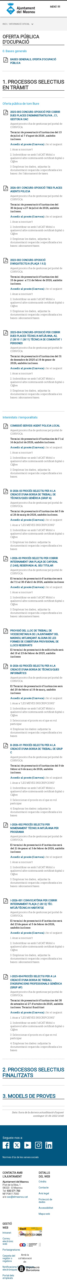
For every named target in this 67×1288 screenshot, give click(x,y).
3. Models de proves (29, 1096)
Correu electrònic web (8, 1241)
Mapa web (44, 1214)
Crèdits (42, 1181)
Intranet (7, 1233)
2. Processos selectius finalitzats (33, 1072)
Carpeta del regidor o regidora (9, 1258)
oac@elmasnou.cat (17, 1196)
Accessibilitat (46, 1208)
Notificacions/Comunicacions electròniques (10, 1268)
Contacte (44, 1187)
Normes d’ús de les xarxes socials (21, 1157)
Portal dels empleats (8, 1276)
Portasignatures (10, 1250)
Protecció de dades (45, 1200)
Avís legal (44, 1193)
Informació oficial (19, 24)
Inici (5, 24)
